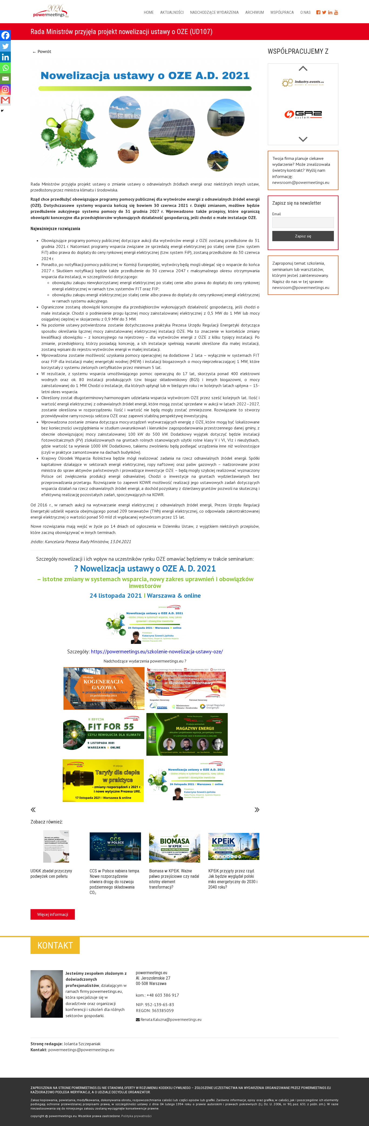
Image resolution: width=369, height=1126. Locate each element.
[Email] (5, 78)
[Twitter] (5, 46)
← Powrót (41, 51)
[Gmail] (5, 100)
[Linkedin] (5, 57)
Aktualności (172, 12)
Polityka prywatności (136, 1116)
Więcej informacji (52, 914)
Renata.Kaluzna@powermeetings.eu (171, 1019)
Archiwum (254, 12)
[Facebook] (5, 35)
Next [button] (302, 65)
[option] (303, 89)
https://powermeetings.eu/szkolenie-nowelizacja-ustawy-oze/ (157, 651)
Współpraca (282, 12)
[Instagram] (5, 89)
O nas (305, 12)
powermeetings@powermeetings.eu (81, 1049)
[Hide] (2, 111)
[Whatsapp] (5, 67)
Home (149, 12)
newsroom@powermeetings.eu (300, 182)
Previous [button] (302, 136)
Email (276, 213)
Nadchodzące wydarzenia (214, 12)
